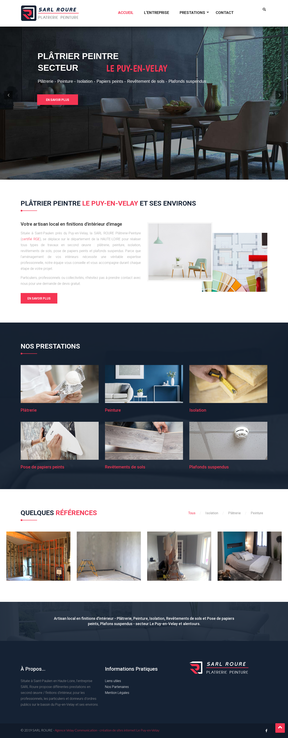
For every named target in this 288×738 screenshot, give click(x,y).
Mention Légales (117, 693)
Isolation (197, 410)
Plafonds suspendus (209, 466)
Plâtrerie (29, 410)
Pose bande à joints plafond (109, 555)
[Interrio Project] (26, 548)
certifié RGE (31, 239)
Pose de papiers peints (42, 466)
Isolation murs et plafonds (38, 555)
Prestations (192, 12)
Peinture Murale (179, 555)
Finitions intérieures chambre (250, 555)
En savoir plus (57, 100)
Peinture (113, 410)
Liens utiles (113, 681)
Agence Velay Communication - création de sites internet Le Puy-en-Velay (107, 730)
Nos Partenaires (117, 687)
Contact (225, 12)
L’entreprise (156, 12)
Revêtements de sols (125, 466)
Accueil (125, 12)
